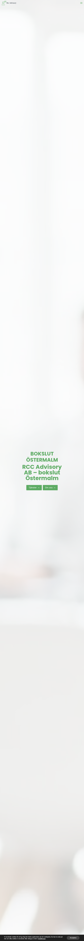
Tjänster (34, 487)
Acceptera (73, 938)
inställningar (42, 939)
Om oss (50, 487)
